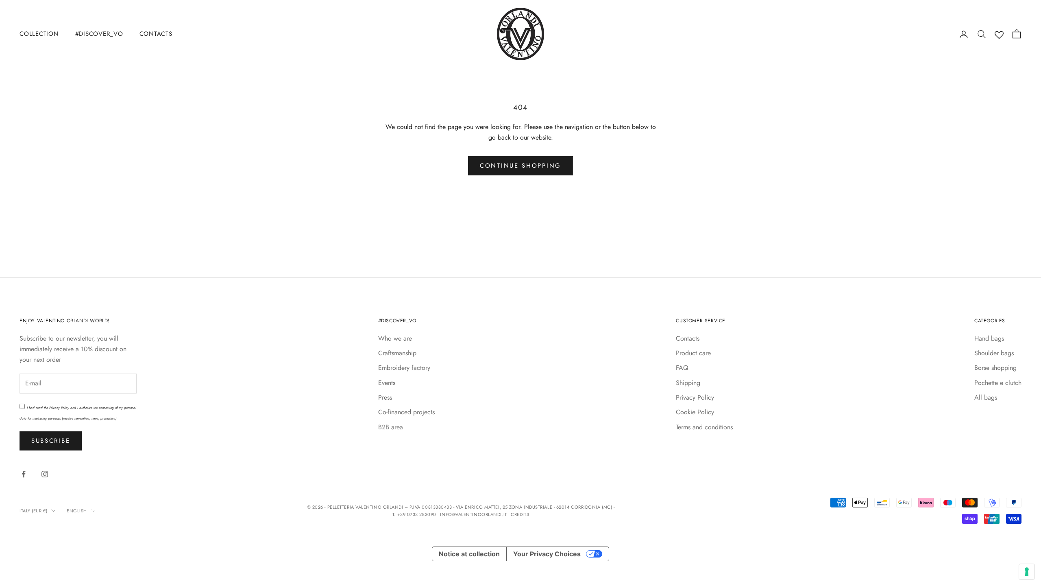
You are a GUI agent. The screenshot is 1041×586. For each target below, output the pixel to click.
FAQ (682, 367)
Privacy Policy (59, 407)
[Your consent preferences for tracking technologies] (1026, 571)
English (77, 510)
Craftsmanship (397, 353)
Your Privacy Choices (547, 554)
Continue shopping (520, 165)
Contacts (155, 33)
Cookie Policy (695, 412)
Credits (520, 514)
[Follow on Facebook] (24, 474)
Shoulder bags (994, 353)
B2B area (390, 427)
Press (385, 397)
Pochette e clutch (997, 382)
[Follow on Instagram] (45, 474)
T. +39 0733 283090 (415, 514)
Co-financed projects (406, 412)
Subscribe (50, 440)
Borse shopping (995, 367)
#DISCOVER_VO (99, 33)
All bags (985, 397)
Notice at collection (469, 554)
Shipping (688, 382)
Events (386, 382)
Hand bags (989, 338)
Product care (693, 353)
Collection (39, 33)
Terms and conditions (704, 427)
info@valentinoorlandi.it (473, 514)
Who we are (395, 338)
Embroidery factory (404, 367)
